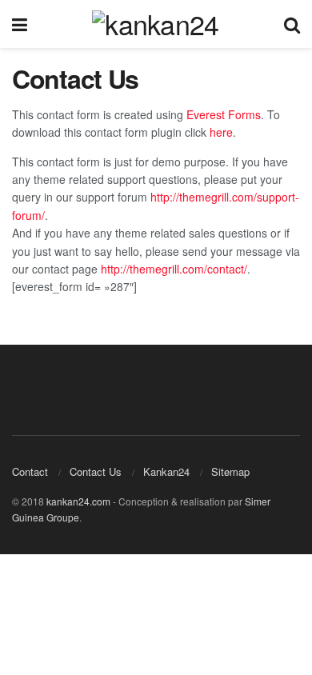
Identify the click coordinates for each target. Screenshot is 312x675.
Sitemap (230, 471)
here (221, 132)
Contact (30, 471)
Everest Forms (223, 114)
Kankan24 (166, 471)
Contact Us (96, 471)
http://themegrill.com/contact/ (174, 269)
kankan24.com (78, 501)
